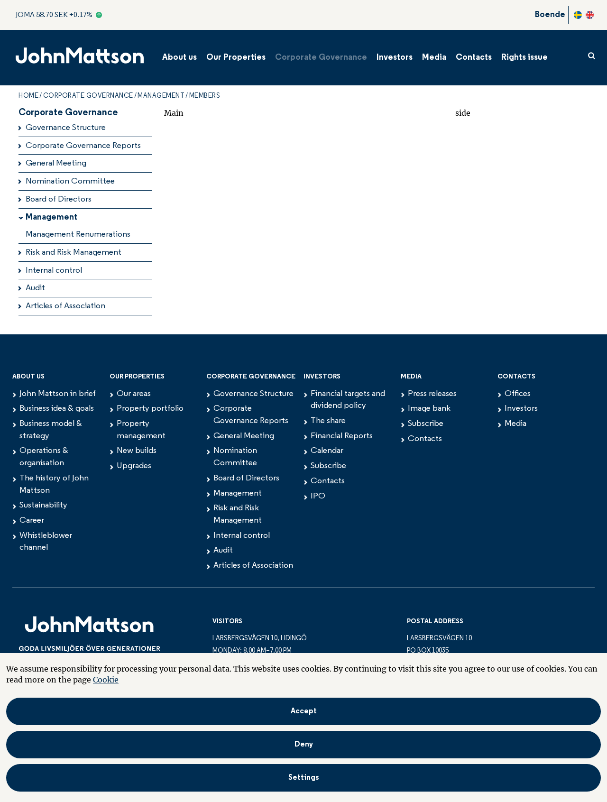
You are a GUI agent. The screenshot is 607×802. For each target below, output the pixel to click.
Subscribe (328, 466)
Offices (518, 394)
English (590, 15)
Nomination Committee (70, 181)
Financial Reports (342, 436)
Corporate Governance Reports (83, 146)
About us (179, 58)
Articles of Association (65, 306)
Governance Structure (66, 128)
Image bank (429, 409)
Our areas (134, 394)
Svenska (578, 15)
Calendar (327, 451)
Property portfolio (150, 409)
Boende (550, 15)
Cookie (106, 679)
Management (161, 96)
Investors (395, 58)
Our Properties (236, 58)
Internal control (54, 271)
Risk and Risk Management (73, 253)
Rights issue (524, 58)
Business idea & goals (56, 409)
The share (328, 421)
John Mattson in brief (57, 394)
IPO (318, 496)
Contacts (474, 58)
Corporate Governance (321, 58)
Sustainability (43, 505)
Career (31, 520)
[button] (303, 778)
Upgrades (134, 466)
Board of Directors (59, 199)
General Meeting (56, 163)
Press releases (432, 394)
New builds (136, 451)
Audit (35, 288)
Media (434, 58)
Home (28, 96)
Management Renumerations (78, 234)
